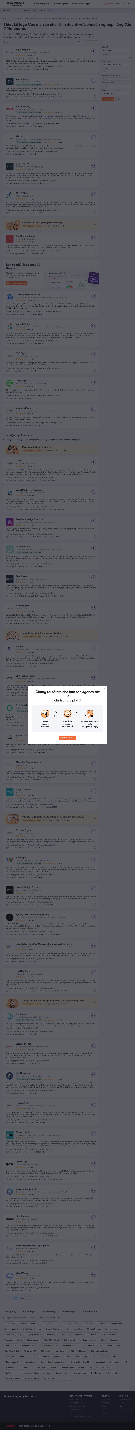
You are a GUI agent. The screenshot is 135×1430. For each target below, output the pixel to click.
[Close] (104, 688)
